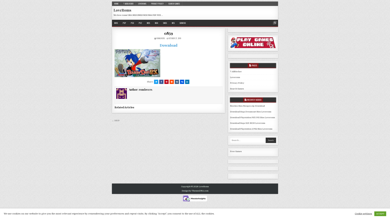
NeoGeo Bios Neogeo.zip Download (247, 106)
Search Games (174, 3)
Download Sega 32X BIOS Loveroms (247, 123)
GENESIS (183, 22)
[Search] (275, 23)
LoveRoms (122, 10)
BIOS (116, 22)
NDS (148, 22)
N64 (156, 22)
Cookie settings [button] (363, 213)
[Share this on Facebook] (161, 82)
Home (116, 3)
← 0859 (115, 120)
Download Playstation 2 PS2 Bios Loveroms (251, 129)
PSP (124, 22)
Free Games (236, 151)
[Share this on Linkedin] (187, 82)
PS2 (140, 22)
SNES (165, 22)
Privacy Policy (157, 3)
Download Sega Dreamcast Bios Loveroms (250, 112)
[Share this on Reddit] (172, 82)
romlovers (160, 38)
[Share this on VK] (177, 82)
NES (173, 22)
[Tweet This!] (156, 82)
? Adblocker (128, 3)
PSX (132, 22)
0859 (168, 33)
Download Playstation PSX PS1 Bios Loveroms (252, 117)
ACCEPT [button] (380, 214)
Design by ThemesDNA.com (195, 191)
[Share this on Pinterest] (166, 82)
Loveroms (142, 3)
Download (168, 45)
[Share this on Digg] (182, 82)
